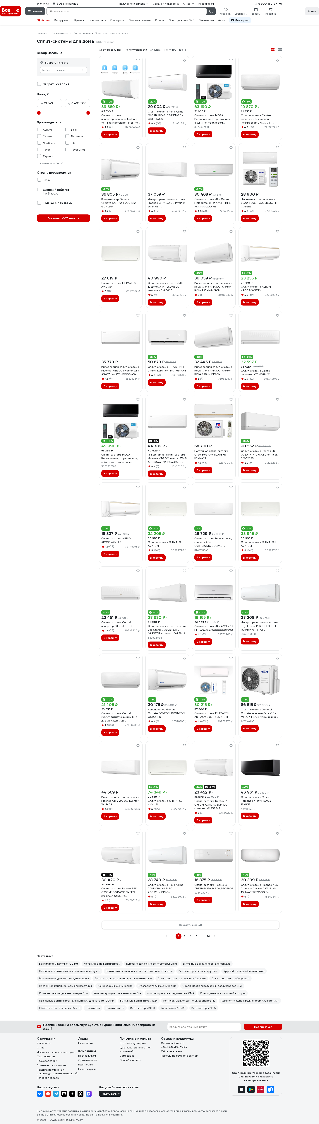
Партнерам (85, 1064)
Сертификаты (46, 1056)
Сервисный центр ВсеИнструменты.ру (174, 1044)
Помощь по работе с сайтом (179, 1055)
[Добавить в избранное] (138, 60)
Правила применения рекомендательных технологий (57, 1071)
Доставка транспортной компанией (135, 1049)
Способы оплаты (131, 1060)
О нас (40, 1047)
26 (208, 936)
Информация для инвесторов (56, 1052)
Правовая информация (51, 1065)
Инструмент (62, 20)
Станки (159, 20)
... (202, 936)
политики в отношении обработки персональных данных (103, 1111)
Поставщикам (87, 1055)
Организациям (87, 1060)
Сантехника (206, 20)
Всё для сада (97, 20)
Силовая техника (140, 20)
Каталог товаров (48, 1077)
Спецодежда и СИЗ (181, 20)
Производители (47, 1060)
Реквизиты (44, 1043)
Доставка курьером (133, 1043)
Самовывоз (127, 1055)
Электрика (117, 20)
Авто (221, 20)
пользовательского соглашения (161, 1111)
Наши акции (85, 1043)
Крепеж (79, 20)
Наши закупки (87, 1069)
